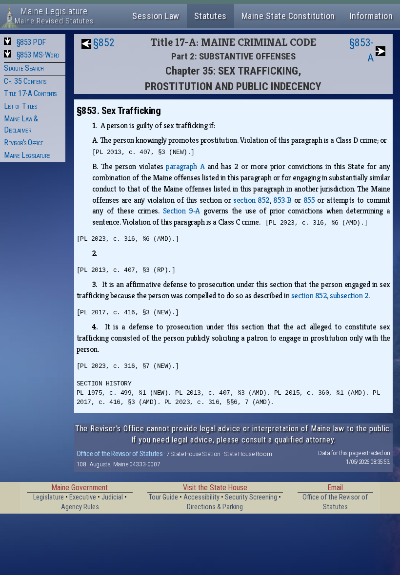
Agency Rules (80, 507)
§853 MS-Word (38, 54)
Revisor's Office (23, 142)
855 (309, 200)
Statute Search (23, 68)
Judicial (112, 497)
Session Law (156, 16)
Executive (82, 497)
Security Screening (251, 497)
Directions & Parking (215, 507)
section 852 (251, 200)
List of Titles (20, 106)
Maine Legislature (27, 155)
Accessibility (201, 497)
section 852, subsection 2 (330, 295)
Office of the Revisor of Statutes (120, 453)
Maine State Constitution (288, 16)
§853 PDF (31, 42)
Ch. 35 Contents (25, 81)
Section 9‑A (181, 211)
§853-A (361, 50)
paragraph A (185, 166)
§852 (104, 43)
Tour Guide (163, 497)
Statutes (210, 16)
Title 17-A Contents (30, 93)
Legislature (48, 497)
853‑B (282, 200)
